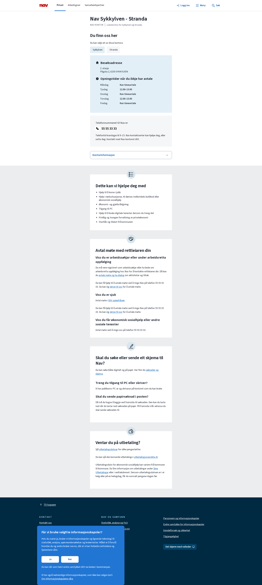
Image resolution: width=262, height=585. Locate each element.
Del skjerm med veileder (178, 546)
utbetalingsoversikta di (146, 457)
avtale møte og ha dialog (111, 275)
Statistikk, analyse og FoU (114, 523)
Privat (60, 5)
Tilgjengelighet (171, 536)
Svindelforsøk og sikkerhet (176, 530)
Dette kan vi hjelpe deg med (121, 186)
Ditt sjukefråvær (116, 300)
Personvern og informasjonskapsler (181, 518)
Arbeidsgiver (74, 5)
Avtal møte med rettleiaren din (123, 250)
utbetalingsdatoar (108, 449)
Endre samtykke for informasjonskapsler (183, 524)
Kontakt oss (45, 523)
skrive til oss (116, 287)
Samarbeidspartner (94, 5)
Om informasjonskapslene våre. (57, 578)
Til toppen (50, 505)
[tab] (97, 50)
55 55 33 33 (109, 128)
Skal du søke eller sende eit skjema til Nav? (129, 360)
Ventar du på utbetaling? (118, 443)
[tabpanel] (131, 84)
